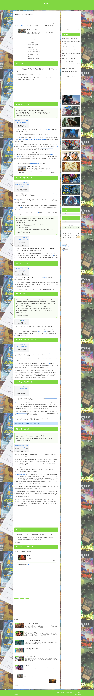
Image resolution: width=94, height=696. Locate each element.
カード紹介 (17, 598)
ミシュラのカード (32, 42)
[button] (79, 29)
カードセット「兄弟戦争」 (46, 129)
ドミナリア (27, 598)
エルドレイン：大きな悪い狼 (68, 58)
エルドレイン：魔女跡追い (68, 61)
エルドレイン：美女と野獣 (68, 68)
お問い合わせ (72, 692)
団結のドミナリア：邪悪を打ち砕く (70, 38)
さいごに (31, 56)
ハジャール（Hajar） (34, 163)
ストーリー (22, 598)
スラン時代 (55, 146)
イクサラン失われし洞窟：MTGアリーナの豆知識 (71, 42)
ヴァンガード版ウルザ (43, 331)
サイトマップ (78, 692)
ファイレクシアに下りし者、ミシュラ (36, 52)
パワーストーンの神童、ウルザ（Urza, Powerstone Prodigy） (32, 139)
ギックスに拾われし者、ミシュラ (35, 51)
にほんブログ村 (65, 246)
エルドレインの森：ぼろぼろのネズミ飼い (71, 64)
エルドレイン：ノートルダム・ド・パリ (71, 46)
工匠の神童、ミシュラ (33, 54)
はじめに (58, 692)
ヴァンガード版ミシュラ (34, 49)
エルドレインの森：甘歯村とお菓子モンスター (71, 72)
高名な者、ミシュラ (33, 47)
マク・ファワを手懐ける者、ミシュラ (36, 45)
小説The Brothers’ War (19, 403)
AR (38, 134)
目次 (35, 39)
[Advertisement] (36, 18)
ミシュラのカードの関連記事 (35, 58)
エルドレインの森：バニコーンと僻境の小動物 (71, 54)
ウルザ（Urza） (20, 25)
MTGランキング (65, 250)
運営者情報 (63, 692)
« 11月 (63, 242)
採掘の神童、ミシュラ (33, 44)
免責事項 (67, 692)
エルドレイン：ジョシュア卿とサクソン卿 (71, 49)
